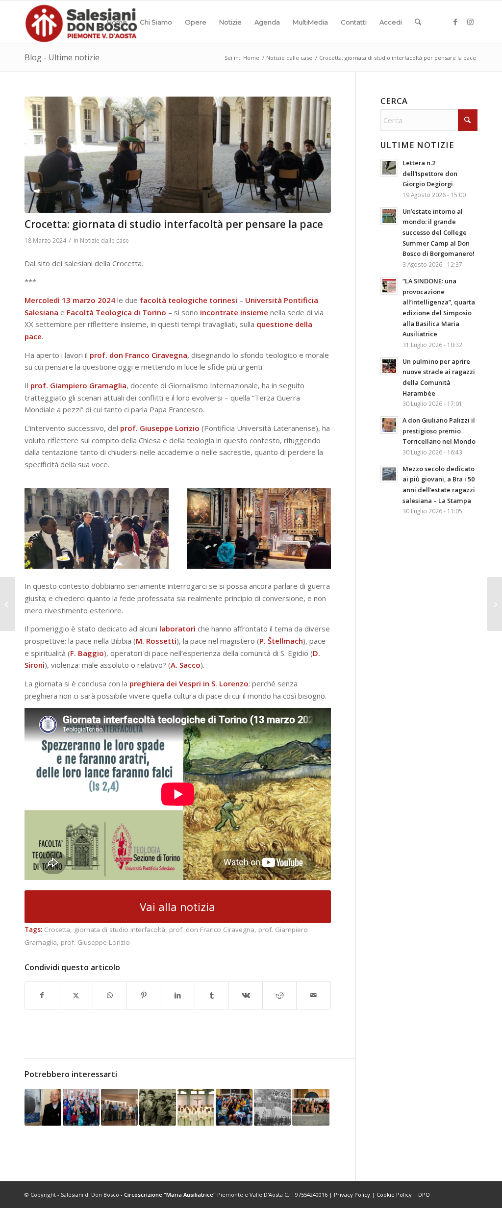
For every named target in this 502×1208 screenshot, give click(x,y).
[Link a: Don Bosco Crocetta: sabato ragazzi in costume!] (81, 1107)
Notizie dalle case (104, 240)
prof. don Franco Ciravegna (211, 929)
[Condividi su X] (76, 995)
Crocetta (57, 929)
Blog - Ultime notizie (62, 57)
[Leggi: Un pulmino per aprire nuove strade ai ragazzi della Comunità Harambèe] (389, 366)
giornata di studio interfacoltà (119, 929)
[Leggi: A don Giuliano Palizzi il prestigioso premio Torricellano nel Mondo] (389, 425)
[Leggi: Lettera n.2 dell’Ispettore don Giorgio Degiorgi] (389, 167)
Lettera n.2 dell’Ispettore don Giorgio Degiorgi (429, 173)
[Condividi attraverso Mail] (313, 995)
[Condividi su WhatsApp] (109, 995)
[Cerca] (417, 22)
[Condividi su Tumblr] (211, 995)
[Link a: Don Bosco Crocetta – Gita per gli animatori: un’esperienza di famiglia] (310, 1107)
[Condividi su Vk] (245, 995)
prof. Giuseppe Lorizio (95, 942)
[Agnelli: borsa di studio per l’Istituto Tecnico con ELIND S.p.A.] (7, 604)
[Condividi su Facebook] (42, 995)
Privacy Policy (352, 1194)
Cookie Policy (394, 1194)
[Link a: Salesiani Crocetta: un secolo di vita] (157, 1107)
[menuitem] (116, 22)
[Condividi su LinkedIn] (178, 995)
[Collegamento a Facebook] (455, 21)
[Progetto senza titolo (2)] (178, 155)
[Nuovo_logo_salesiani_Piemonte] (81, 22)
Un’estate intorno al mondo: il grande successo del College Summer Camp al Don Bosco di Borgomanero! (438, 232)
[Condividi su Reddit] (279, 995)
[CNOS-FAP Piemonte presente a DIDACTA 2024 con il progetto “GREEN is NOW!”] (494, 604)
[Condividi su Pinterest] (143, 995)
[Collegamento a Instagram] (470, 21)
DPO (424, 1194)
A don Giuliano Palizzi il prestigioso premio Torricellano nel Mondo (439, 431)
